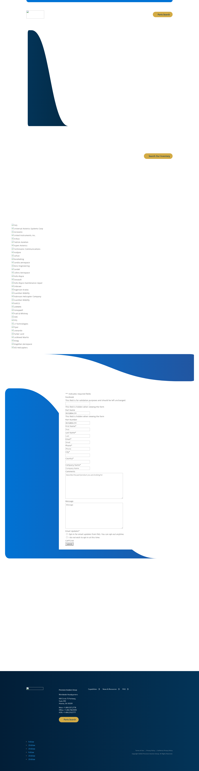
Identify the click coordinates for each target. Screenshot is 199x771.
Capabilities (53, 9)
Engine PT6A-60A (99, 176)
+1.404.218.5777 (69, 712)
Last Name (70, 432)
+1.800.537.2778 (69, 707)
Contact (117, 9)
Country (69, 458)
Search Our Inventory (159, 156)
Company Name (73, 465)
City (67, 452)
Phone (68, 445)
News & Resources (100, 9)
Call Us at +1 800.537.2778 (128, 85)
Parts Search (164, 14)
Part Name (70, 410)
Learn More (36, 640)
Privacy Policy (150, 750)
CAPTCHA (69, 540)
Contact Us (98, 85)
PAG (124, 689)
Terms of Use (139, 750)
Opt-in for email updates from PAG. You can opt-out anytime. (96, 534)
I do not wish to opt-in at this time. (84, 537)
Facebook (69, 397)
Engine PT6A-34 (151, 176)
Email (68, 439)
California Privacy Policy (165, 750)
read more (48, 194)
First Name (70, 426)
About (83, 9)
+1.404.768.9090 (70, 710)
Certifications (71, 9)
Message (69, 501)
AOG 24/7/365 (54, 19)
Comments (70, 471)
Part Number (71, 419)
